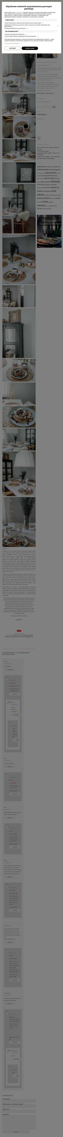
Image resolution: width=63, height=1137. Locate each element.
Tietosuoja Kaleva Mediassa (11, 43)
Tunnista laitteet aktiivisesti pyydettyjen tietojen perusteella (20, 36)
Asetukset (12, 48)
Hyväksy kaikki (29, 48)
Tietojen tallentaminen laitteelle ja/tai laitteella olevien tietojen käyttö (22, 23)
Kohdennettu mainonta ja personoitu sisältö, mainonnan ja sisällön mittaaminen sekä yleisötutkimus (27, 25)
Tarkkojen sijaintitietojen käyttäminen (14, 34)
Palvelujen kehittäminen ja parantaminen (15, 28)
